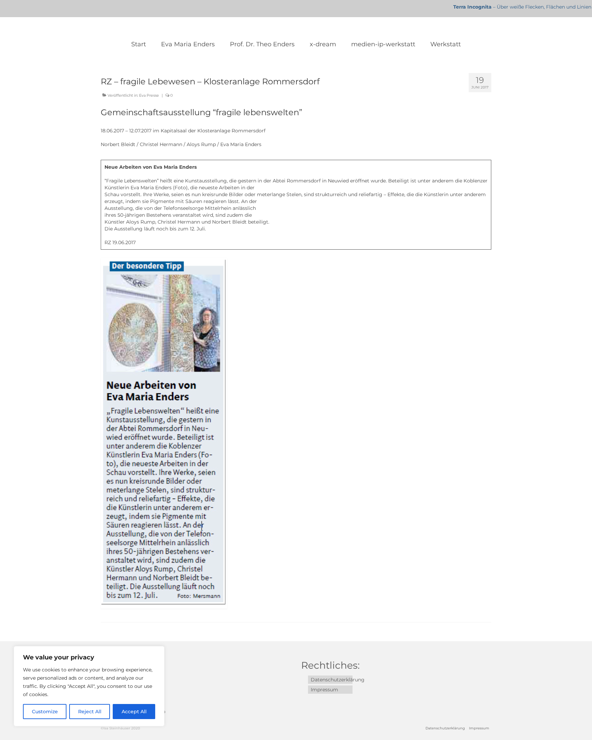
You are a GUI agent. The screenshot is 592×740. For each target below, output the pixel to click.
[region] (89, 686)
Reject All (89, 711)
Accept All (134, 711)
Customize (45, 711)
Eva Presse (149, 95)
